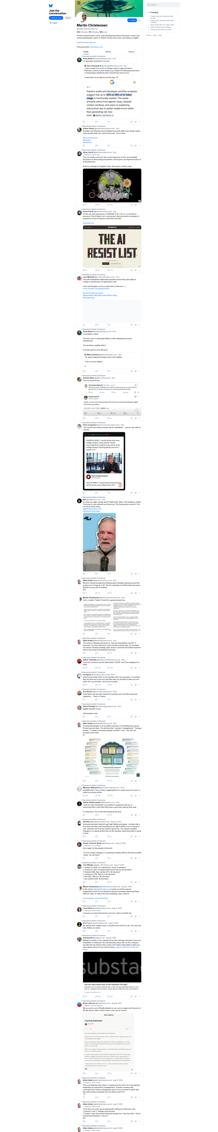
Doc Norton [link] (88, 692)
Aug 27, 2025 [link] (120, 843)
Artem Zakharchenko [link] (92, 802)
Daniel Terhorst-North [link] (92, 843)
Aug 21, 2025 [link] (116, 908)
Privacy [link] (148, 35)
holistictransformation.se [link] (86, 42)
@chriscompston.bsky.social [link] (108, 425)
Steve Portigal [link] (89, 706)
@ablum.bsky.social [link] (102, 378)
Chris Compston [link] (90, 425)
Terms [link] (155, 35)
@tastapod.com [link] (108, 843)
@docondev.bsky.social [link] (102, 692)
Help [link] (160, 35)
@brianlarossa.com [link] (102, 1003)
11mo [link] (119, 706)
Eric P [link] (85, 923)
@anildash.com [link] (99, 938)
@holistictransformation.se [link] (109, 598)
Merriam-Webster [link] (90, 788)
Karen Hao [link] (87, 152)
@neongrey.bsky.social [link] (100, 674)
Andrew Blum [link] (88, 378)
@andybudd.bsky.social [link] (101, 58)
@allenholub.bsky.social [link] (92, 509)
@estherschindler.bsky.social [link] (108, 660)
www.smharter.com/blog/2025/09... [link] (96, 288)
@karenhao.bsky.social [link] (102, 152)
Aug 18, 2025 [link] (110, 938)
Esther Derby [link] (88, 128)
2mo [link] (114, 58)
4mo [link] (114, 331)
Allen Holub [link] (88, 580)
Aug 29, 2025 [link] (115, 822)
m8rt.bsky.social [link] (96, 47)
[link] (82, 32)
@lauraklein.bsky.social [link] (102, 889)
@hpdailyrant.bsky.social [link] (99, 822)
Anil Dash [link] (87, 938)
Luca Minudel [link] (88, 277)
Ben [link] (84, 499)
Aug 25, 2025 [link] (126, 887)
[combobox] (54, 23)
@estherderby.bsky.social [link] (104, 128)
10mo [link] (122, 660)
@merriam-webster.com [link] (109, 788)
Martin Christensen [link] (91, 598)
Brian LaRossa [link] (89, 1003)
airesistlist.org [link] (88, 223)
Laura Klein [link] (87, 908)
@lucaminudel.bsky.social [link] (104, 277)
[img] (109, 8)
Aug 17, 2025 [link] (117, 1080)
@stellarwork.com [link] (93, 499)
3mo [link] (114, 152)
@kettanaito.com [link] (108, 802)
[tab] (86, 51)
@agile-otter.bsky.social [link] (103, 865)
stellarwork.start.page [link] (91, 511)
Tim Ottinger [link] (88, 865)
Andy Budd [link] (87, 58)
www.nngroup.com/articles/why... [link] (96, 898)
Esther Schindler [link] (90, 660)
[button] (79, 3)
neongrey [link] (87, 674)
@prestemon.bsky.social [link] (97, 923)
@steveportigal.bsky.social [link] (105, 706)
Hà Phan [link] (86, 822)
